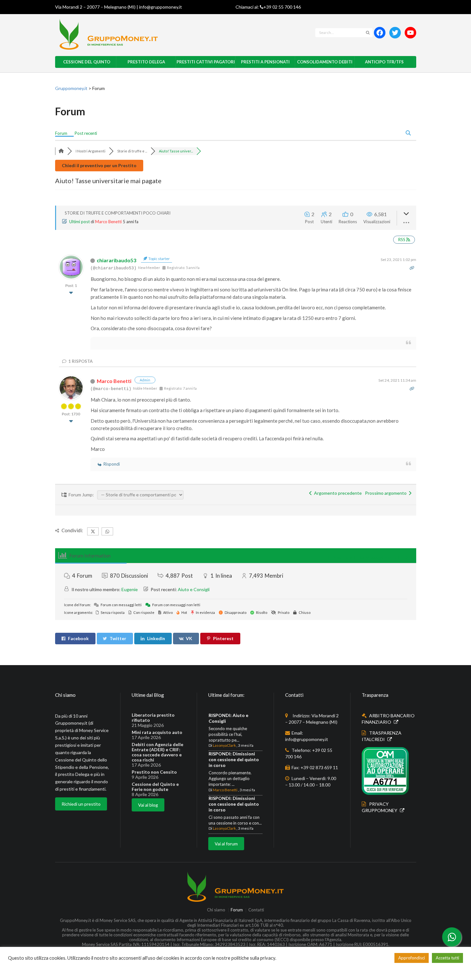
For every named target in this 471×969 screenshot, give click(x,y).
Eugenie (129, 589)
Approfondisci (411, 957)
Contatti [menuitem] (256, 910)
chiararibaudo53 (116, 260)
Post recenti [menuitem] (86, 133)
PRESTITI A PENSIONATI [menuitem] (265, 61)
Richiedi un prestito (81, 804)
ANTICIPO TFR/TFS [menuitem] (384, 61)
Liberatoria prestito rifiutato (153, 717)
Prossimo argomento (387, 493)
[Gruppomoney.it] (157, 34)
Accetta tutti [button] (447, 957)
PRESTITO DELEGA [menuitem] (146, 61)
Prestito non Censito (154, 772)
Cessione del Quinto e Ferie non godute (155, 787)
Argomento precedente (337, 493)
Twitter (118, 638)
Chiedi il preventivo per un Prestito (99, 165)
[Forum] (61, 151)
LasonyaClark (224, 745)
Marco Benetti (108, 221)
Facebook (78, 638)
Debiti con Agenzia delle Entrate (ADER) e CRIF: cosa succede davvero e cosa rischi (157, 752)
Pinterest (223, 638)
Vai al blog (148, 805)
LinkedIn (156, 638)
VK (189, 638)
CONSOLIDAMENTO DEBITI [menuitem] (324, 61)
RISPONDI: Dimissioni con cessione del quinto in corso (234, 759)
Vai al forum (226, 843)
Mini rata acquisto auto (157, 732)
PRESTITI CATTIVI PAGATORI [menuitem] (206, 61)
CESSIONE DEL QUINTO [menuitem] (86, 61)
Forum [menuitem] (61, 133)
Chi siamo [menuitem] (216, 910)
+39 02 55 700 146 (282, 7)
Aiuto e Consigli (194, 589)
